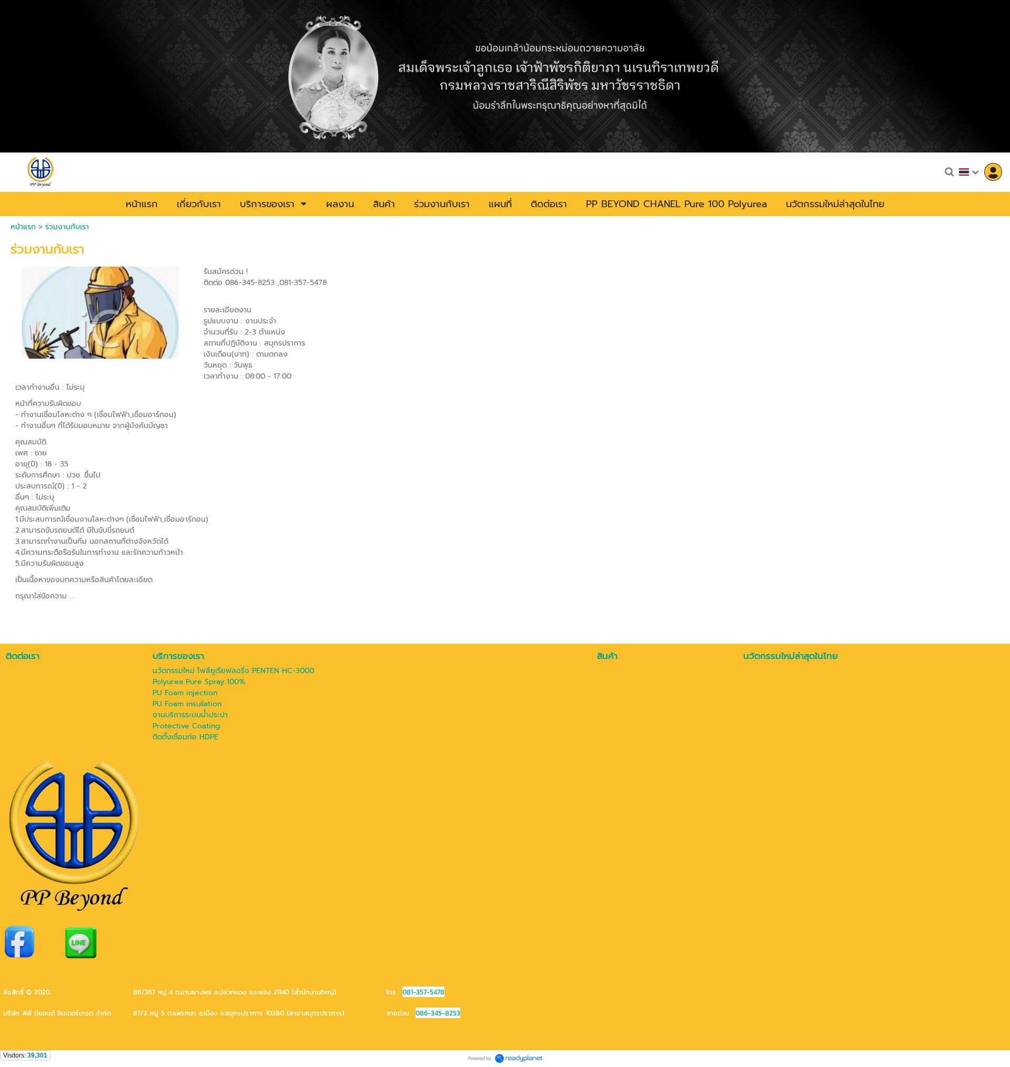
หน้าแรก (23, 226)
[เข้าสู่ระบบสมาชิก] (993, 172)
